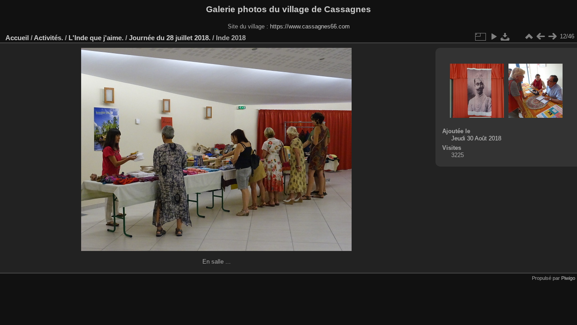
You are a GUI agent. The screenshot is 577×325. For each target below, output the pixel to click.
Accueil (17, 38)
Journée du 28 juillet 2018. (170, 38)
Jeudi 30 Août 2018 (476, 138)
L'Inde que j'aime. (96, 38)
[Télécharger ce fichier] (505, 36)
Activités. (48, 38)
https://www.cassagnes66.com (310, 26)
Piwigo (568, 278)
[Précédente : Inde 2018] (540, 36)
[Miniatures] (529, 36)
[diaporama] (493, 36)
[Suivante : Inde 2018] (552, 36)
